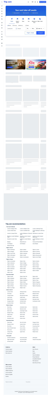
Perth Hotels (9, 288)
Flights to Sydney (10, 239)
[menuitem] (2, 6)
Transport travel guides (37, 294)
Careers (34, 308)
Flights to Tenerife (10, 220)
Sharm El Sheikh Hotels (11, 283)
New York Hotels (23, 277)
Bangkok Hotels (35, 285)
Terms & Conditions (36, 310)
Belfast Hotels (9, 254)
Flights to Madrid (36, 225)
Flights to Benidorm (10, 223)
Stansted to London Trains (12, 194)
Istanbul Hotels (22, 279)
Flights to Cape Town (36, 239)
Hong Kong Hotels (36, 281)
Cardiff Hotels (22, 252)
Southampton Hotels (36, 256)
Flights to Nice (10, 227)
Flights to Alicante (36, 216)
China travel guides (23, 292)
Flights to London (36, 204)
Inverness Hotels (10, 258)
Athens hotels (22, 273)
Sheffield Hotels (23, 256)
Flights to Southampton (24, 212)
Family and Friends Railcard (37, 197)
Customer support (9, 304)
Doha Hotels (9, 285)
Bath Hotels (22, 248)
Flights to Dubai (10, 231)
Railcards (8, 197)
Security (7, 331)
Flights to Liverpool (10, 212)
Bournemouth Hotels (24, 250)
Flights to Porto (23, 227)
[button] (2, 2)
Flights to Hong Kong (36, 241)
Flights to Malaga (23, 218)
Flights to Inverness (36, 206)
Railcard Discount (23, 197)
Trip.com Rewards (9, 323)
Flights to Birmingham (11, 210)
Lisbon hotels (35, 264)
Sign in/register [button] (43, 1)
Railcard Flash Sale (10, 200)
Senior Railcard (35, 198)
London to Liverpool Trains (12, 188)
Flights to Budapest (23, 220)
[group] (16, 12)
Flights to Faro (10, 225)
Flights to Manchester (24, 206)
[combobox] (10, 28)
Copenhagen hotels (23, 266)
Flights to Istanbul (36, 233)
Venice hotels (22, 269)
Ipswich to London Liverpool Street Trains (38, 192)
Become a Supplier (9, 329)
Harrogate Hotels (10, 256)
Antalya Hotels (10, 286)
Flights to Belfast (23, 204)
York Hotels (9, 248)
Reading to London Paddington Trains (13, 192)
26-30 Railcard (22, 198)
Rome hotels (9, 264)
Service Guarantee (9, 306)
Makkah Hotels (35, 286)
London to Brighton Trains (24, 183)
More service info (9, 308)
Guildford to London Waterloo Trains (25, 195)
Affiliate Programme (9, 325)
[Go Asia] (36, 49)
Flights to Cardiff (23, 210)
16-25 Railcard (9, 198)
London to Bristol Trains (11, 185)
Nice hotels (9, 271)
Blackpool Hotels (36, 248)
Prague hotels (9, 269)
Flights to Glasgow (10, 206)
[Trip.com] (8, 2)
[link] (28, 2)
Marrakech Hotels (10, 279)
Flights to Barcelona (10, 218)
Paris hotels (9, 262)
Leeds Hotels (9, 252)
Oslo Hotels (9, 281)
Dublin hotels (35, 262)
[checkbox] (27, 25)
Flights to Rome (35, 218)
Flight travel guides (10, 294)
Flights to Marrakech (23, 235)
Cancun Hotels (22, 283)
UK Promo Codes (23, 296)
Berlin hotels (9, 266)
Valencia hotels (35, 271)
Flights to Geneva (10, 237)
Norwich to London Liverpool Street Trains (25, 192)
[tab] (11, 20)
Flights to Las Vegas (11, 242)
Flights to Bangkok (10, 233)
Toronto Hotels (35, 283)
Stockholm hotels (10, 273)
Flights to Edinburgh (11, 204)
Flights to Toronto (23, 241)
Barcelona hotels (23, 264)
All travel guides (10, 296)
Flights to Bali (35, 231)
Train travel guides (23, 294)
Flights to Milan (23, 225)
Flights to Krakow (36, 220)
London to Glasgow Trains (12, 183)
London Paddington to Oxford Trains (38, 195)
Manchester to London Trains (38, 188)
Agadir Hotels (22, 286)
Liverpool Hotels (10, 250)
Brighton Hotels (35, 252)
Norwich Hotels (23, 258)
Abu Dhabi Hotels (36, 279)
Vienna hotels (35, 267)
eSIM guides (35, 292)
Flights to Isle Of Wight (37, 212)
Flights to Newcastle (36, 208)
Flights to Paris (22, 216)
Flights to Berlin (23, 223)
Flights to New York (23, 231)
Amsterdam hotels (23, 262)
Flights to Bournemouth (37, 210)
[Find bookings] (37, 2)
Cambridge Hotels (23, 254)
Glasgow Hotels (35, 250)
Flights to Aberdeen (23, 208)
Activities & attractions (11, 292)
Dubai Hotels (9, 277)
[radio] (9, 25)
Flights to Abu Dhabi (23, 239)
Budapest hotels (10, 267)
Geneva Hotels (22, 285)
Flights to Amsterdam (11, 216)
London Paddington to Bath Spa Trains (38, 186)
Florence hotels (35, 269)
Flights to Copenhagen (37, 223)
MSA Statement (35, 316)
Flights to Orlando (10, 235)
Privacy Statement (36, 312)
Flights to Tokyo (35, 235)
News (34, 306)
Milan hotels (22, 271)
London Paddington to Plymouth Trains (26, 189)
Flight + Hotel (30, 33)
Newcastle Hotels (36, 254)
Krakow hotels (22, 267)
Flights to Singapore (36, 237)
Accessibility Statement (37, 314)
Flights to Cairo (22, 242)
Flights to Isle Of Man (11, 208)
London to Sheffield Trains (25, 185)
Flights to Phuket (10, 241)
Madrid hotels (35, 266)
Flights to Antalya (23, 233)
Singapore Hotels (36, 277)
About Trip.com (35, 304)
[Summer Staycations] (15, 49)
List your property (9, 327)
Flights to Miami (23, 237)
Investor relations (9, 321)
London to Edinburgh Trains (38, 183)
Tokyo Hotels (22, 281)
